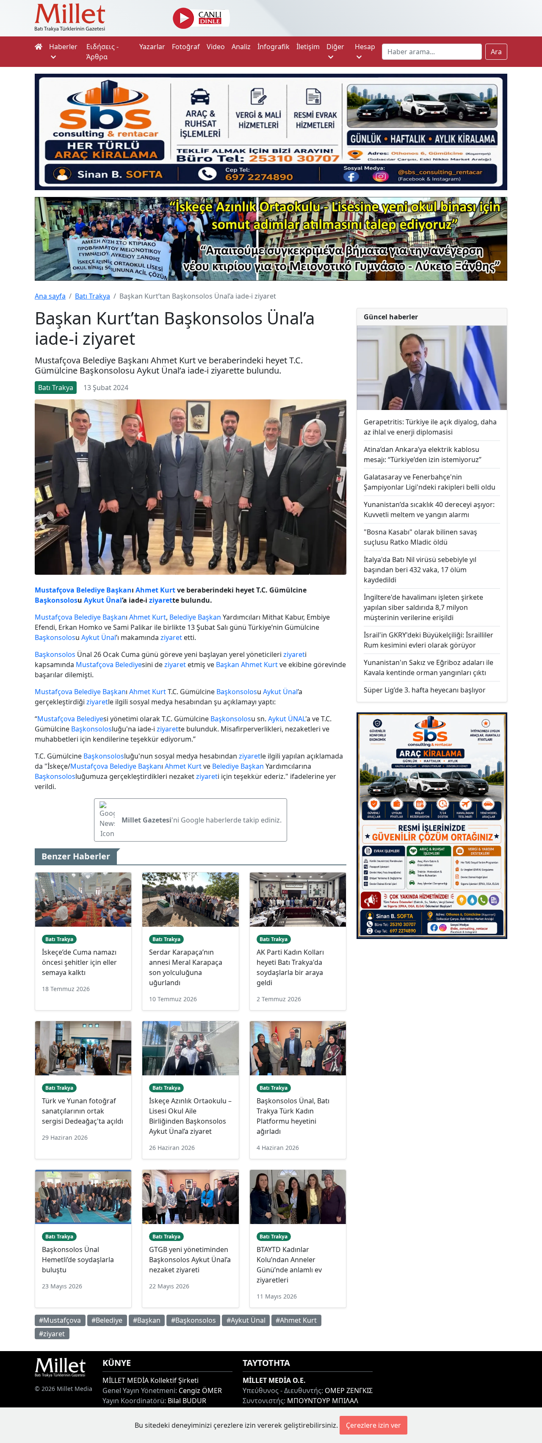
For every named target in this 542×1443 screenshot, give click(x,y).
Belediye (90, 590)
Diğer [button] (335, 46)
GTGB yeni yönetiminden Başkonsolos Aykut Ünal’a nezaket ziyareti (190, 1259)
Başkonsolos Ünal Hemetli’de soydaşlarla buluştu (78, 1259)
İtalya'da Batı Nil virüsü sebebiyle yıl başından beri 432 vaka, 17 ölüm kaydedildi (420, 569)
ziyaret (160, 600)
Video (216, 46)
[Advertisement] (432, 1005)
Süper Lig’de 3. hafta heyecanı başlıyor (425, 690)
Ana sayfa (50, 296)
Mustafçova (55, 590)
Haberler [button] (63, 46)
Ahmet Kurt (155, 590)
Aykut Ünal (103, 600)
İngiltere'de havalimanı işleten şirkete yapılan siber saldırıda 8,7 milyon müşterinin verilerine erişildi (423, 607)
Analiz (241, 46)
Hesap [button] (365, 46)
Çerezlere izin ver (373, 1425)
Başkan (119, 590)
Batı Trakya (92, 296)
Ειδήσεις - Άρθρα (102, 51)
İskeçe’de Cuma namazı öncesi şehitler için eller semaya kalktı (79, 962)
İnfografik (273, 46)
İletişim (308, 46)
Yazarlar (152, 46)
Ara (496, 51)
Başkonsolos (56, 600)
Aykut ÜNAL (286, 718)
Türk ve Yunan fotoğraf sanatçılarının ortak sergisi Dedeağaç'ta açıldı (82, 1111)
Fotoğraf (186, 46)
